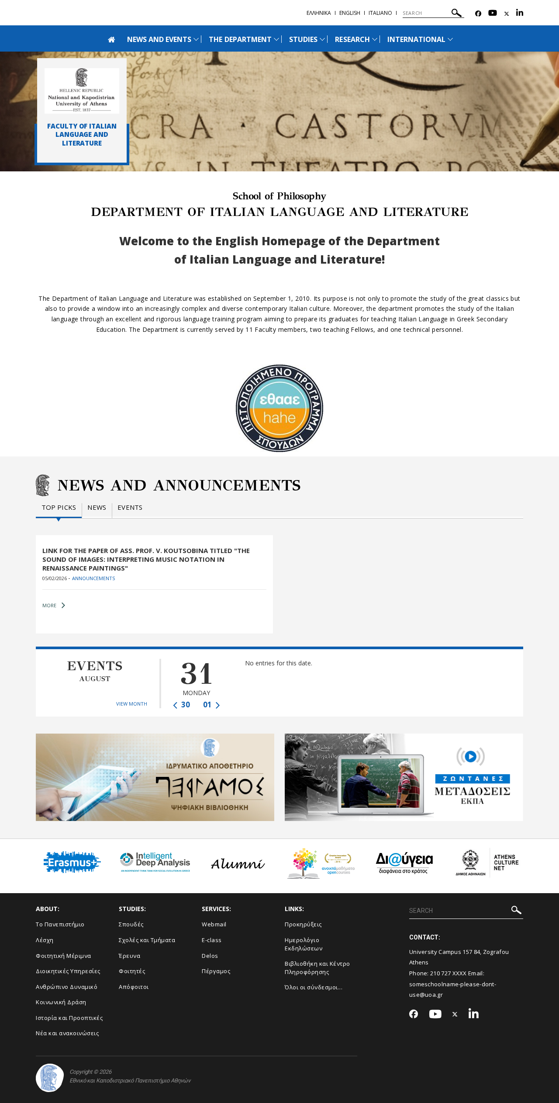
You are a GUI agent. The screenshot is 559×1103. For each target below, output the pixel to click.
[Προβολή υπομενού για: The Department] (276, 39)
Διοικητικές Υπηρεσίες (68, 971)
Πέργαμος (216, 971)
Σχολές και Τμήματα (147, 940)
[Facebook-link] (478, 13)
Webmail (214, 924)
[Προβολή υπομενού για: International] (450, 39)
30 (184, 704)
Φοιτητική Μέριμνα (63, 956)
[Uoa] (50, 1078)
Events (129, 507)
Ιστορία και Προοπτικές (69, 1018)
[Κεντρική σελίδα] (82, 91)
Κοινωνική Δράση (61, 1002)
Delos (210, 956)
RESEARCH (352, 39)
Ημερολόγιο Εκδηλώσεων (303, 944)
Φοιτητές (132, 971)
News (96, 507)
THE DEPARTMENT (240, 39)
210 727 (441, 973)
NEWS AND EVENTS (159, 39)
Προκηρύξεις (303, 924)
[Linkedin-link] (519, 13)
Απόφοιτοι (134, 987)
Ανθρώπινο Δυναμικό (66, 987)
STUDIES (303, 39)
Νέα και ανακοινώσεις (67, 1033)
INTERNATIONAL (416, 39)
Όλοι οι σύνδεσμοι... (313, 987)
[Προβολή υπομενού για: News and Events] (196, 39)
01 (208, 704)
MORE (49, 605)
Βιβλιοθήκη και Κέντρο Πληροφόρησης (317, 968)
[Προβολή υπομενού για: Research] (375, 39)
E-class (212, 940)
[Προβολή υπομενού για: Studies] (322, 39)
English (349, 13)
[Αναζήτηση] (456, 14)
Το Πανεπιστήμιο (60, 924)
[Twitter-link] (506, 13)
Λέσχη (45, 940)
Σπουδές (131, 924)
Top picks (58, 507)
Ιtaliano (380, 13)
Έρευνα (129, 956)
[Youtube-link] (492, 13)
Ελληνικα (319, 13)
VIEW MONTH (131, 703)
